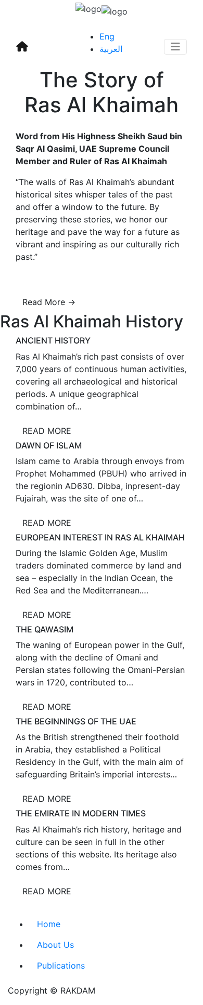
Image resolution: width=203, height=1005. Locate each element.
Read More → (48, 302)
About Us (55, 945)
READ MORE (46, 431)
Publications (61, 965)
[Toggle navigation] (175, 47)
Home (48, 924)
